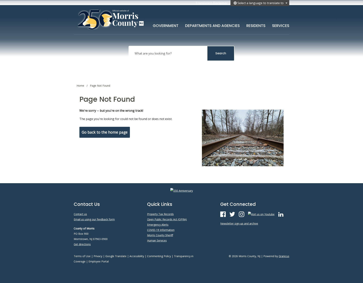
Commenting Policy (159, 256)
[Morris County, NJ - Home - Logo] (111, 19)
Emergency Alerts (157, 224)
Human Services (157, 240)
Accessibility (137, 256)
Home (80, 85)
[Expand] (178, 25)
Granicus (284, 256)
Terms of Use (82, 256)
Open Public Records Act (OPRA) (167, 219)
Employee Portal (98, 261)
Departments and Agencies (212, 25)
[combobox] (259, 3)
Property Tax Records (160, 214)
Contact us (80, 214)
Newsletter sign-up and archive (239, 223)
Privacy (98, 256)
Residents (255, 25)
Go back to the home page (105, 132)
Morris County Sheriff (160, 235)
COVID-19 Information (161, 230)
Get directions (82, 244)
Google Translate (115, 256)
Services (280, 25)
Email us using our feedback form (94, 219)
